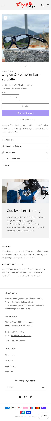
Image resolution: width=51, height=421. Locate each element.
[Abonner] (43, 387)
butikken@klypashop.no (21, 335)
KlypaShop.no (22, 416)
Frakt (13, 88)
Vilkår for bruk (10, 366)
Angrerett (9, 372)
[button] (3, 5)
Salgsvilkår (9, 360)
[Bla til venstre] (20, 66)
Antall (4, 92)
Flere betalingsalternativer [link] (25, 119)
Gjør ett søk (9, 355)
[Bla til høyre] (31, 66)
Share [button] (7, 165)
